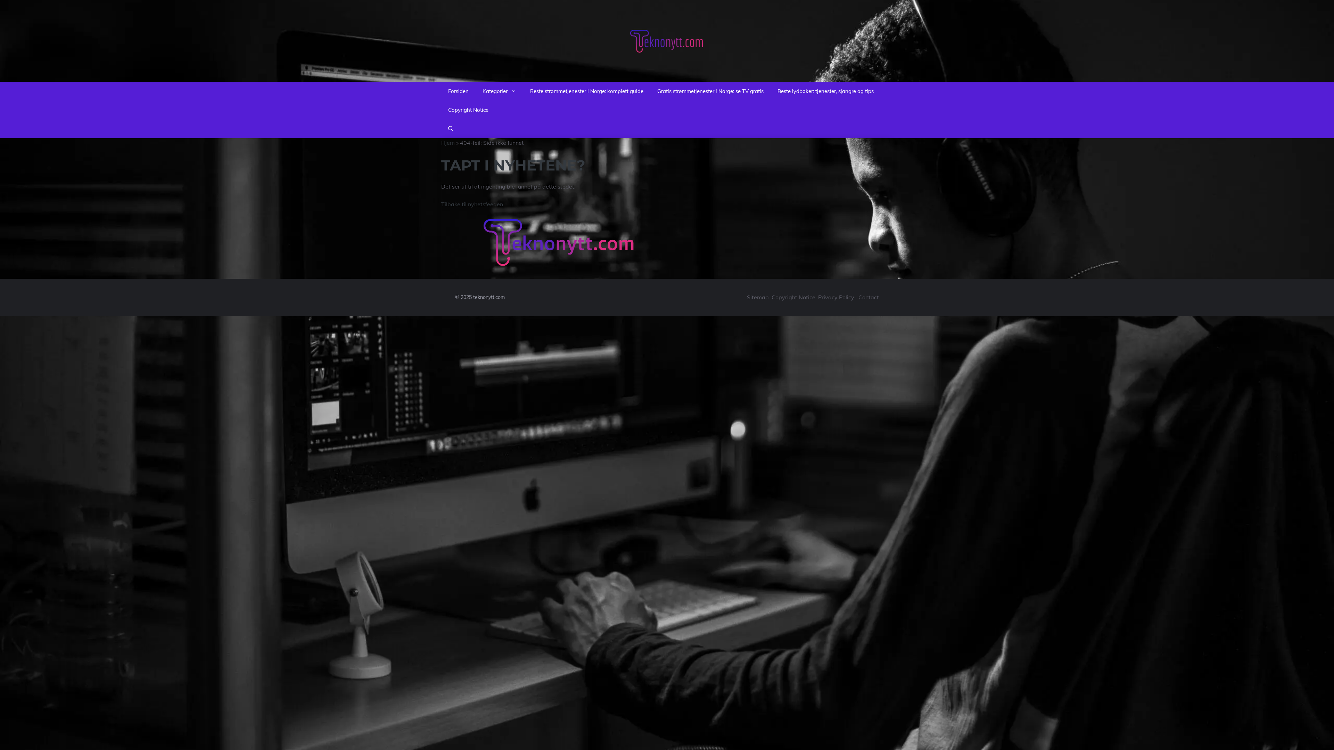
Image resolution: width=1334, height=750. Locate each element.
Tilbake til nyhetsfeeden (472, 204)
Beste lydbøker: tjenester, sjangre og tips (825, 91)
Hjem (448, 142)
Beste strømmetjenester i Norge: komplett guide (586, 91)
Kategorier (495, 91)
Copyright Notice (468, 110)
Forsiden (458, 91)
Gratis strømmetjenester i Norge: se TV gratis (710, 91)
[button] (450, 128)
